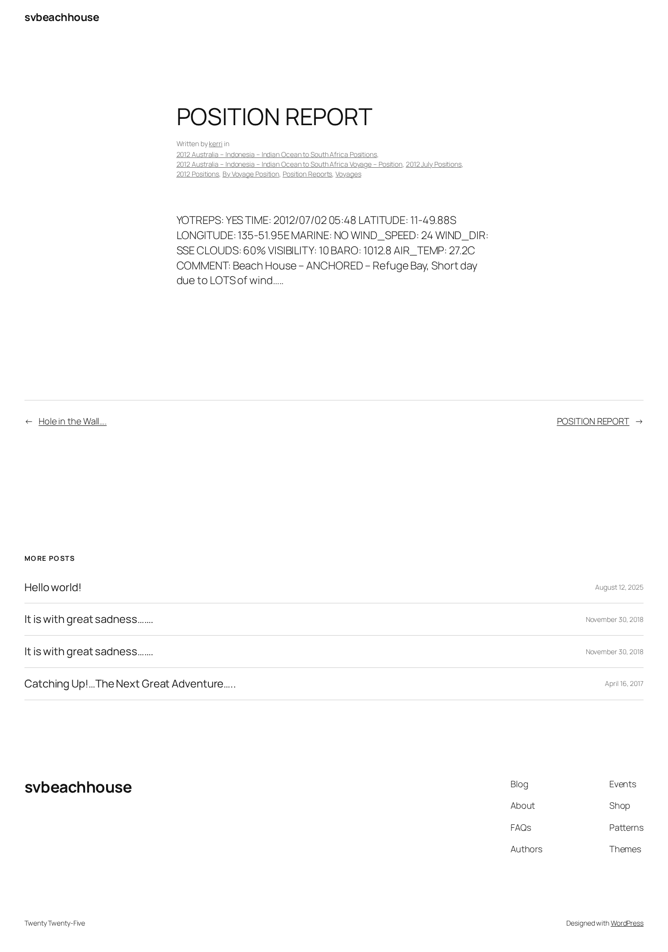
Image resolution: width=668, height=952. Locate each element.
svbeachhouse (61, 17)
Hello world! (53, 587)
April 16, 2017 (624, 683)
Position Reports (307, 173)
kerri (216, 143)
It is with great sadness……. (89, 619)
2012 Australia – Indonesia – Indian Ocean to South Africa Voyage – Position (290, 164)
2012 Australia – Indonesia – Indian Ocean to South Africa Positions (277, 154)
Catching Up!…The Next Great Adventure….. (130, 684)
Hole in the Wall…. (73, 421)
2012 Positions (198, 173)
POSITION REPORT (593, 421)
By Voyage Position (251, 173)
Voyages (348, 173)
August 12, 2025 (619, 587)
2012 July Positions (434, 164)
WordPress (627, 923)
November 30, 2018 (615, 619)
